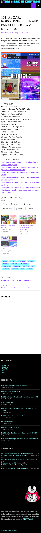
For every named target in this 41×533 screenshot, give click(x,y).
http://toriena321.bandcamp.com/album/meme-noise (20, 187)
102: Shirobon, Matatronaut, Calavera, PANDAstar (17, 287)
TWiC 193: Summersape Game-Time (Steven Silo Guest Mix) (19, 438)
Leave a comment (24, 33)
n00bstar (6, 263)
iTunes (4, 371)
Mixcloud (5, 367)
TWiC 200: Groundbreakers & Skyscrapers (14, 385)
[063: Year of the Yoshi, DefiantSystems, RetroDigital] (27, 219)
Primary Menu (38, 5)
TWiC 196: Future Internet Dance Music (13, 416)
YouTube (5, 369)
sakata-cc (16, 266)
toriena (15, 269)
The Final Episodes (7, 421)
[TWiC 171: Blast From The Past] (9, 219)
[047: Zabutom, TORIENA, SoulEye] (9, 241)
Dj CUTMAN (13, 33)
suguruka (6, 269)
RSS (3, 373)
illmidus (31, 261)
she (33, 266)
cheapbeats (21, 261)
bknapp (12, 261)
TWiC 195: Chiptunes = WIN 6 (10, 427)
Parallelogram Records (20, 263)
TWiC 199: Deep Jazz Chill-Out (10, 391)
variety (29, 269)
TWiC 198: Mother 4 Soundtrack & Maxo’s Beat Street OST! (19, 397)
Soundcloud (5, 365)
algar (5, 261)
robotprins (7, 266)
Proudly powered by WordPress (9, 530)
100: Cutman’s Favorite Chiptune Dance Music (16, 279)
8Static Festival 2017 (7, 402)
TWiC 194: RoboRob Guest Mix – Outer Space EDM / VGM (19, 433)
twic (22, 269)
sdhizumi (26, 266)
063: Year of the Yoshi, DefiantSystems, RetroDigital (26, 227)
